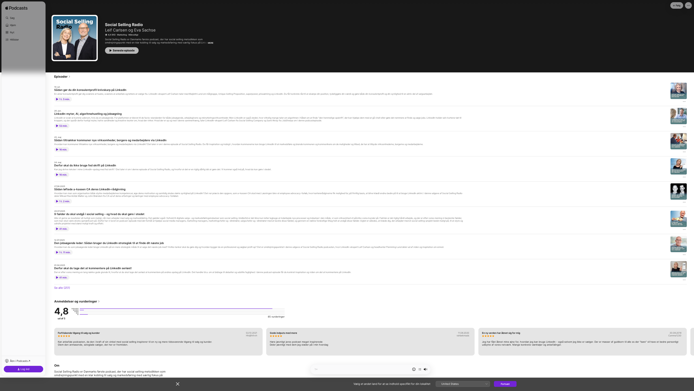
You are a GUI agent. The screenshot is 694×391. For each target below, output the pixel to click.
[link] (62, 77)
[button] (23, 18)
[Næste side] (690, 341)
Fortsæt (505, 383)
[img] (16, 8)
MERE (210, 43)
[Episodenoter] (414, 369)
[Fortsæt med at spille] (420, 369)
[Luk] (177, 384)
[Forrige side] (50, 341)
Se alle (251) (62, 287)
